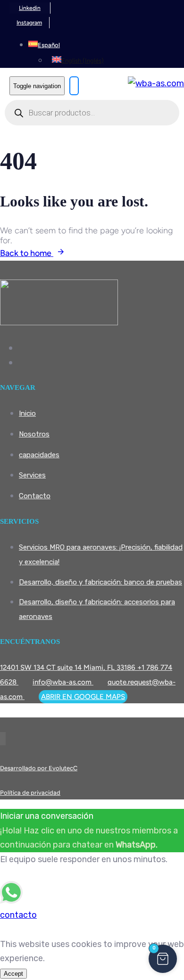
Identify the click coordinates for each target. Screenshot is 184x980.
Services (32, 475)
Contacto (34, 496)
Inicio (27, 413)
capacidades (39, 455)
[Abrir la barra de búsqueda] (74, 86)
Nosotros (34, 434)
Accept (13, 973)
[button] (44, 44)
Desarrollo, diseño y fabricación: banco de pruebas (100, 582)
